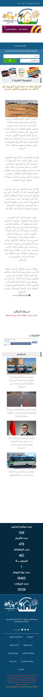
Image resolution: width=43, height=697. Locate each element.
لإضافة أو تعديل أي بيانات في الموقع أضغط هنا (21, 686)
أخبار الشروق (14, 645)
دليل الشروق (28, 645)
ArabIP (26, 621)
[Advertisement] (21, 36)
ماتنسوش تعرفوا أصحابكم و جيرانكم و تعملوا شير (21, 51)
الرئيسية (27, 80)
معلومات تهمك (27, 661)
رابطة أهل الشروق (16, 637)
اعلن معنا (12, 661)
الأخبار (17, 80)
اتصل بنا (21, 669)
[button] (5, 27)
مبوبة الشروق (13, 653)
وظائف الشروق (28, 653)
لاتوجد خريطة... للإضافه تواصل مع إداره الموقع (21, 315)
